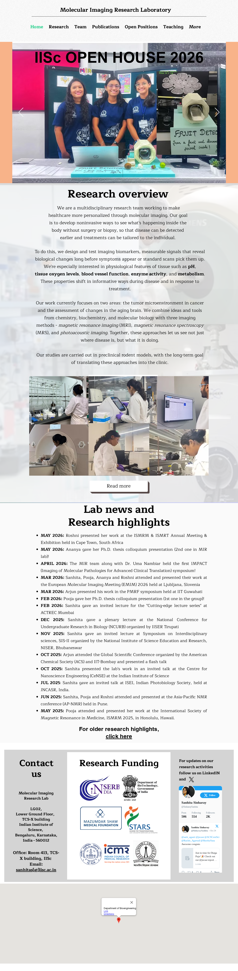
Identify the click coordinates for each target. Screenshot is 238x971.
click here (119, 736)
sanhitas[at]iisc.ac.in (36, 869)
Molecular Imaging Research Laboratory (115, 10)
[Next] (217, 112)
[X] (191, 779)
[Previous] (21, 112)
